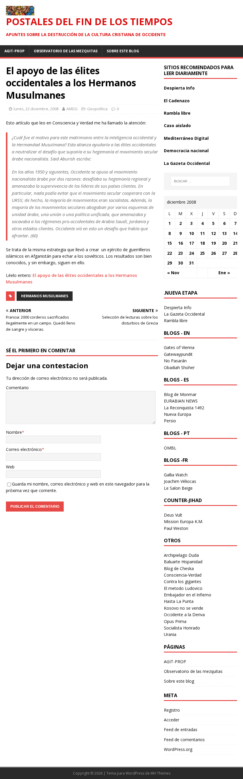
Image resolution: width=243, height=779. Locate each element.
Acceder (171, 720)
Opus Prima (175, 621)
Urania (170, 634)
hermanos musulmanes (44, 295)
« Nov (173, 272)
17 (191, 243)
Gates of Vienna (179, 347)
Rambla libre (177, 113)
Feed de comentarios (184, 739)
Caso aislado (177, 125)
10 (191, 233)
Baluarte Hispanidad (183, 561)
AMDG (72, 108)
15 (169, 243)
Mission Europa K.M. (183, 521)
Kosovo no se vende (183, 608)
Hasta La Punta (179, 601)
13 (224, 233)
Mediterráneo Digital (186, 138)
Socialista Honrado (182, 628)
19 (213, 243)
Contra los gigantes (182, 581)
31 (191, 263)
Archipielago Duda (181, 555)
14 (235, 233)
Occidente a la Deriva (184, 614)
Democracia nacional (186, 150)
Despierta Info (179, 88)
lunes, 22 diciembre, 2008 (36, 108)
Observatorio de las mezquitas (65, 50)
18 (202, 243)
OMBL (170, 448)
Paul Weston (176, 528)
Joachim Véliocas (180, 481)
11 (202, 233)
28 (235, 253)
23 (180, 253)
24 (191, 253)
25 (202, 253)
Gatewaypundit (178, 354)
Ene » (224, 272)
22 (169, 253)
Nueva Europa (177, 414)
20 (224, 243)
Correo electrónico (24, 449)
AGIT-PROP (14, 50)
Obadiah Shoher (179, 367)
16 (180, 243)
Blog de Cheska (179, 568)
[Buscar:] (200, 181)
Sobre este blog (123, 50)
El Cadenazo (177, 100)
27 (224, 253)
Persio (170, 420)
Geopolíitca (97, 108)
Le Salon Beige (178, 488)
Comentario (17, 387)
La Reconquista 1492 (184, 407)
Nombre (14, 432)
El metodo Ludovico (183, 588)
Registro (172, 710)
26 (213, 253)
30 (180, 263)
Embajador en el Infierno (187, 595)
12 (213, 233)
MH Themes (160, 773)
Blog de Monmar (180, 394)
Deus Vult (173, 515)
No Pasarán (175, 360)
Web (10, 467)
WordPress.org (178, 749)
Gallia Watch (176, 475)
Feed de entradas (180, 729)
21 (235, 243)
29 (169, 263)
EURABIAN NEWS (181, 401)
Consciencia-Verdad (183, 575)
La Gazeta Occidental (187, 163)
